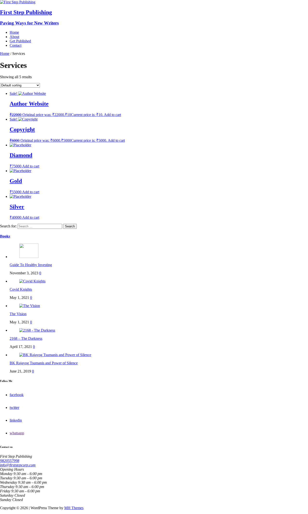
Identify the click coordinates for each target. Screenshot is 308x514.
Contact (15, 45)
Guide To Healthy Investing (31, 265)
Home (14, 32)
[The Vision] (29, 306)
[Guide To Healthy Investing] (28, 257)
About (14, 37)
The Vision (18, 314)
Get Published (20, 41)
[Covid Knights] (32, 281)
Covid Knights (21, 289)
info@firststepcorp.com (18, 465)
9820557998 (9, 461)
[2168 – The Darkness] (37, 330)
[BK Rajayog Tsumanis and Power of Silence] (55, 355)
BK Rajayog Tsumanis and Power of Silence (44, 363)
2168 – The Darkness (26, 338)
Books (5, 236)
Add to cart (112, 115)
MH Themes (73, 508)
